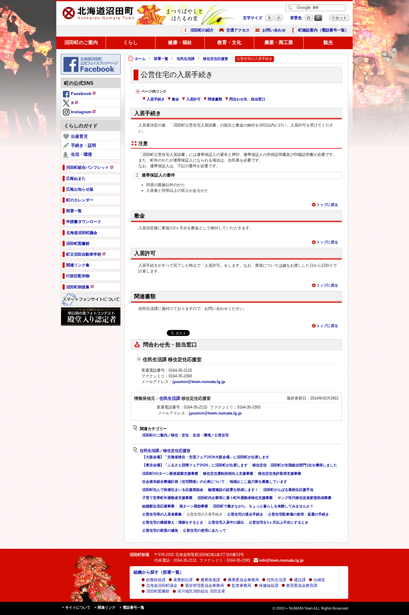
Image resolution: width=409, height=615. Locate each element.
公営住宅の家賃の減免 (160, 530)
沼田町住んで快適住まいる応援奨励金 (172, 490)
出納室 (319, 580)
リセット (339, 18)
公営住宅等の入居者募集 (162, 514)
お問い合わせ (274, 30)
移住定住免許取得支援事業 (279, 473)
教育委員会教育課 (301, 585)
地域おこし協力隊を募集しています (258, 481)
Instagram (83, 112)
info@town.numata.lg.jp (281, 560)
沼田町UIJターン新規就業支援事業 (170, 473)
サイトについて (77, 607)
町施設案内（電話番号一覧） (323, 30)
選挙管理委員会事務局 (204, 585)
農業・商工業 (278, 42)
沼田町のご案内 (81, 42)
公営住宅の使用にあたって (204, 530)
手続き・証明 (83, 145)
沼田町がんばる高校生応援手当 (288, 490)
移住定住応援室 (215, 59)
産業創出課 (183, 580)
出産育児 (79, 136)
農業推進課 (210, 580)
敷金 (175, 99)
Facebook (83, 94)
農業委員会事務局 (243, 580)
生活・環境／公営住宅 (211, 435)
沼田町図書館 (157, 591)
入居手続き (156, 99)
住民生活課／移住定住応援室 (165, 451)
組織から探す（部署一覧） (159, 572)
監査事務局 (241, 585)
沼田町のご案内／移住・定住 (165, 435)
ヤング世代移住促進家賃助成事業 (304, 498)
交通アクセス (238, 30)
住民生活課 (186, 59)
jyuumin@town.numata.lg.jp (198, 381)
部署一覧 (161, 59)
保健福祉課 (268, 585)
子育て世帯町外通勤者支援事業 (167, 498)
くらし (130, 42)
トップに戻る (327, 204)
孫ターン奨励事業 (193, 506)
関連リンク (107, 607)
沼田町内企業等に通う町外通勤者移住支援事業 (235, 498)
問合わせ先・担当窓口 (247, 99)
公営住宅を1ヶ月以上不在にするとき (278, 522)
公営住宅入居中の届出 (226, 522)
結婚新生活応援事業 (158, 506)
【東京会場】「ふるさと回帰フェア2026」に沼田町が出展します (195, 465)
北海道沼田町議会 (161, 585)
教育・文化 (229, 42)
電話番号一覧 (133, 607)
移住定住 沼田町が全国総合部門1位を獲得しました (294, 465)
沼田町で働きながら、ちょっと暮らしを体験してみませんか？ (263, 506)
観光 (328, 42)
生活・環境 (81, 154)
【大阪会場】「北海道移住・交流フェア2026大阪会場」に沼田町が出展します (205, 457)
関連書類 (215, 99)
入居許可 (193, 99)
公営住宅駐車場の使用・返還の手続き (298, 514)
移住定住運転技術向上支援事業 (228, 473)
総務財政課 (156, 580)
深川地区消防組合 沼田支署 (201, 591)
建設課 (300, 580)
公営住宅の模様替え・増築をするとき (172, 522)
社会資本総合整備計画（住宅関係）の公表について (183, 481)
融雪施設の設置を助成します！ (233, 490)
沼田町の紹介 (202, 30)
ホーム (140, 59)
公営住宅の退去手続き (245, 514)
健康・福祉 (180, 42)
